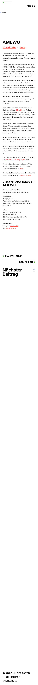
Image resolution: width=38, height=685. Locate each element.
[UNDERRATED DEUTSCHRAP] (7, 6)
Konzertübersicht (25, 175)
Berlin (22, 47)
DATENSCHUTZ (10, 681)
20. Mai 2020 (9, 47)
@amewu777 (14, 226)
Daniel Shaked (11, 228)
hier (21, 169)
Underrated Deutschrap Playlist (15, 160)
